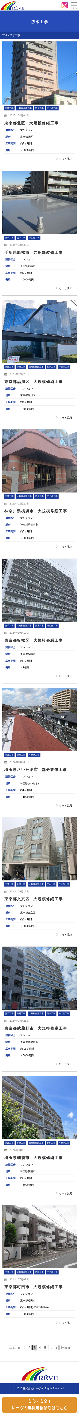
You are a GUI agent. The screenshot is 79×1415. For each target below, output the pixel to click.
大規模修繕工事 (24, 108)
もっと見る (65, 158)
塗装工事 (9, 108)
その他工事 (52, 108)
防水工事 (39, 108)
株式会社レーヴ (32, 1388)
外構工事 (21, 367)
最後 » (65, 1348)
